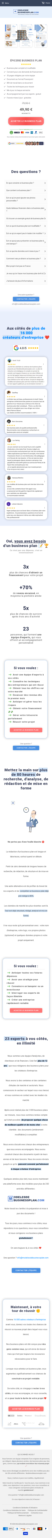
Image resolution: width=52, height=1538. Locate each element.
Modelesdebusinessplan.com (27, 1524)
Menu (7, 3)
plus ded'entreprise (24, 333)
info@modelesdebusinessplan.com (32, 1258)
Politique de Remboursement (18, 1513)
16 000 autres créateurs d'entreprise (30, 1319)
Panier (47, 3)
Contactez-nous (37, 1513)
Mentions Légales (25, 1515)
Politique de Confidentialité (37, 1510)
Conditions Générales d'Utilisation (25, 1508)
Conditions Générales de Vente (14, 1510)
